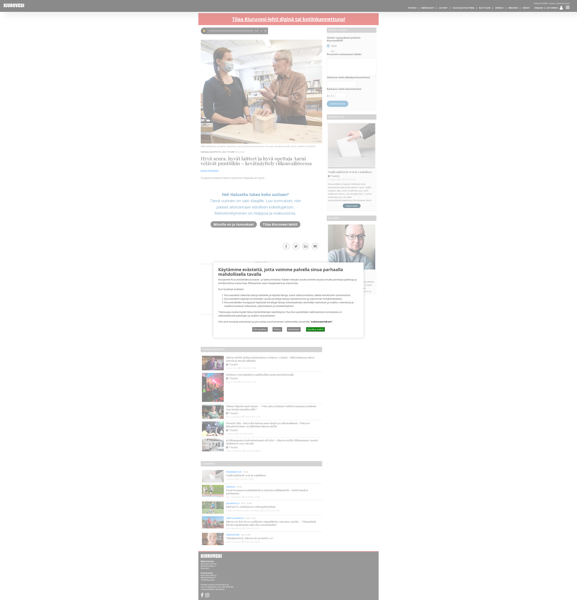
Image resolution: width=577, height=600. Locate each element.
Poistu (277, 329)
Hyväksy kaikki (315, 329)
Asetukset (293, 329)
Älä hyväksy (259, 329)
